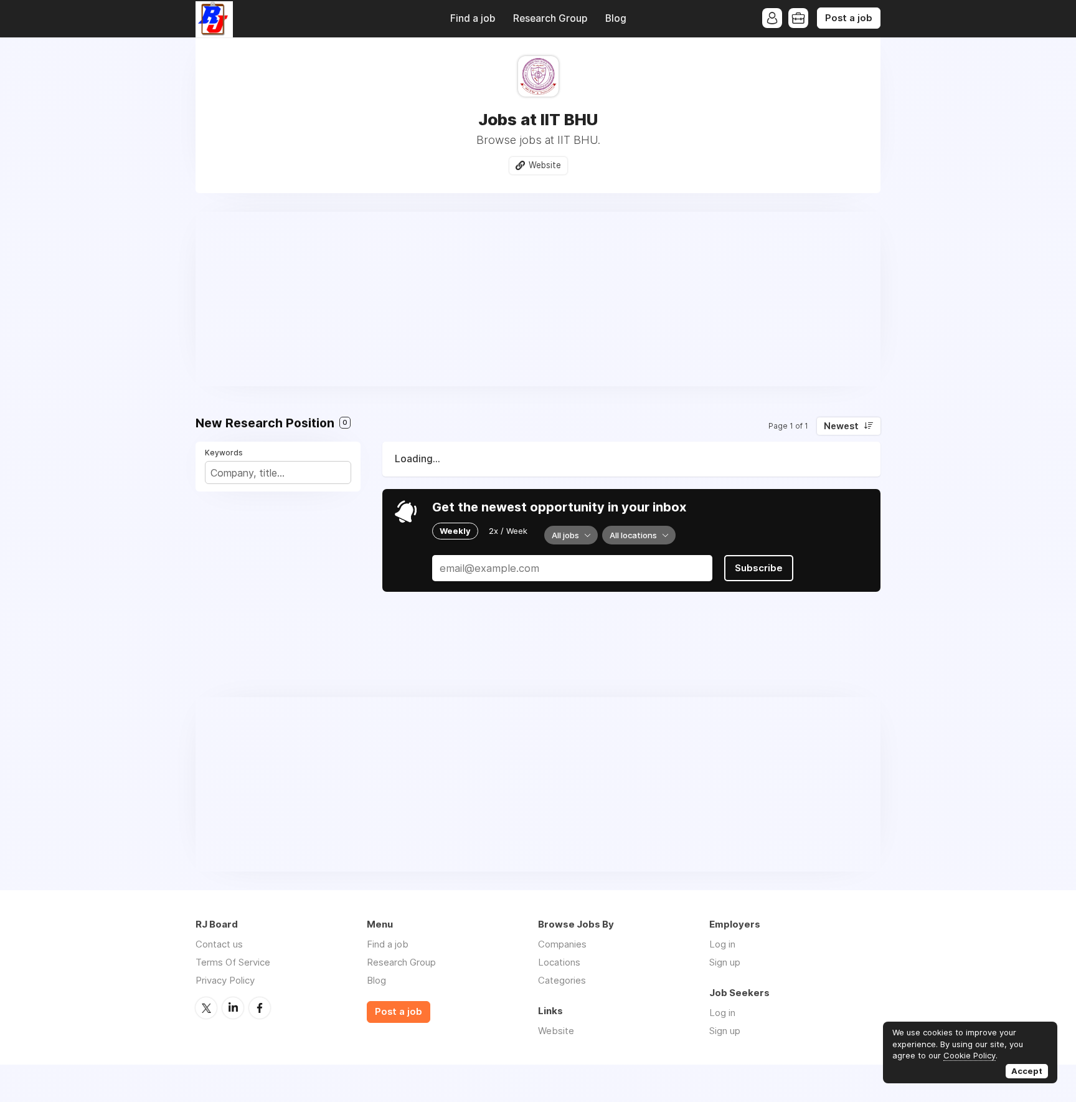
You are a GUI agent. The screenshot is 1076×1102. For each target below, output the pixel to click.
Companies (562, 944)
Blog (615, 18)
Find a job (472, 18)
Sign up (724, 962)
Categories (562, 980)
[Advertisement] (538, 299)
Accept (1026, 1071)
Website (545, 165)
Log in (722, 944)
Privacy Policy (225, 980)
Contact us (219, 944)
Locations (559, 962)
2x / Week (508, 531)
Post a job (848, 18)
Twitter (206, 1008)
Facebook (259, 1008)
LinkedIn (232, 1008)
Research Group (550, 18)
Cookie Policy (969, 1055)
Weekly (455, 531)
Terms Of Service (233, 962)
